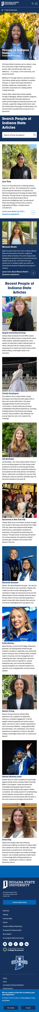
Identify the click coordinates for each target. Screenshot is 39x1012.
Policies (5, 978)
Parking (5, 914)
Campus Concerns (8, 988)
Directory (6, 911)
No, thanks (10, 1008)
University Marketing (11, 56)
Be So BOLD (7, 934)
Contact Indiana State (19, 902)
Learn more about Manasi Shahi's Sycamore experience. (18, 272)
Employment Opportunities (12, 930)
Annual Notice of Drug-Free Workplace (13, 985)
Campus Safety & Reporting (12, 926)
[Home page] (2, 10)
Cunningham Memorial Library (13, 938)
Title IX (5, 981)
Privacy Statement (25, 997)
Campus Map (7, 918)
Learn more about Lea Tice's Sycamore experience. (18, 212)
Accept (28, 1008)
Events (5, 922)
